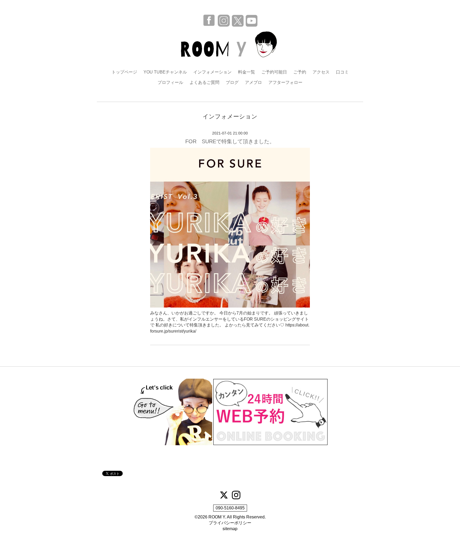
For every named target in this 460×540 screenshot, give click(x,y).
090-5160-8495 (230, 508)
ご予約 (299, 72)
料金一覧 (246, 72)
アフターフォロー (285, 82)
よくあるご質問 (204, 82)
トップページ (124, 72)
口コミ (342, 72)
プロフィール (170, 82)
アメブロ (253, 82)
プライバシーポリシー (230, 523)
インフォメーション (212, 72)
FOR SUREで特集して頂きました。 (230, 141)
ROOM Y (216, 517)
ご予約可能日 (274, 72)
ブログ (232, 82)
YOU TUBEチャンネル (165, 72)
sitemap (230, 528)
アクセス (321, 72)
